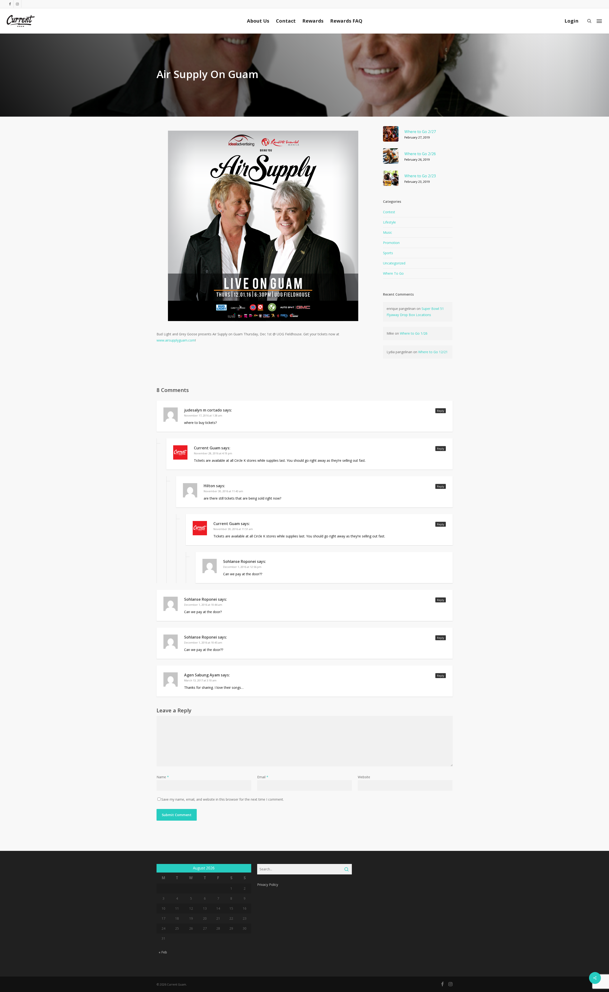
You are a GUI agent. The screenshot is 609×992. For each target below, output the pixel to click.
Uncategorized (394, 263)
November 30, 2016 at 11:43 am (223, 491)
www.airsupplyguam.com (176, 340)
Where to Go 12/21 (433, 352)
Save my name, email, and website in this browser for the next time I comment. (222, 799)
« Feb (163, 952)
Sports (388, 253)
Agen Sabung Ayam (202, 675)
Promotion (391, 242)
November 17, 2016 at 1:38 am (203, 415)
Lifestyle (389, 222)
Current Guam (207, 448)
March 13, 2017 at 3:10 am (200, 680)
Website (364, 777)
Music (387, 232)
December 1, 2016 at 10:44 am (203, 604)
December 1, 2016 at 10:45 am (203, 642)
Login (572, 21)
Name (163, 777)
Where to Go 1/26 (413, 333)
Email (262, 777)
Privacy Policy (267, 884)
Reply (440, 410)
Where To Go (393, 273)
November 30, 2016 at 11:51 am (233, 529)
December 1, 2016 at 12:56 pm (242, 567)
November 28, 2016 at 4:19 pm (213, 453)
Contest (389, 212)
